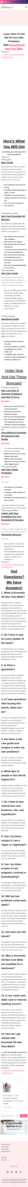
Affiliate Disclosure (6, 1151)
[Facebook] (20, 1172)
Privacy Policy (5, 1149)
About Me (3, 1157)
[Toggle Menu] (25, 7)
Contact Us (4, 1160)
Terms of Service (5, 1144)
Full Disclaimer (5, 1147)
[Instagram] (16, 1172)
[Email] (12, 1172)
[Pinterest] (7, 1172)
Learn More (7, 1107)
